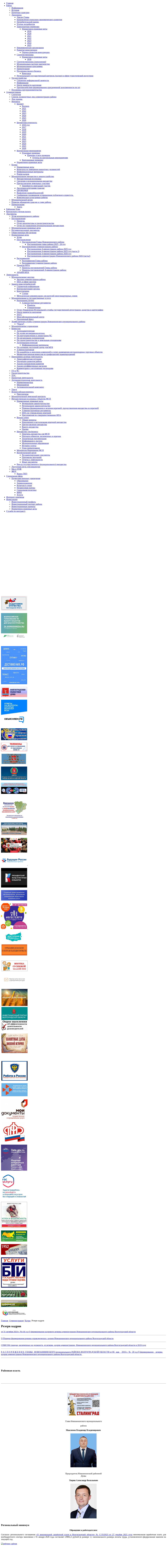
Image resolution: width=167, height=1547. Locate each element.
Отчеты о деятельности (32, 460)
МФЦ (19, 492)
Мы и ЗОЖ (16, 469)
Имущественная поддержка (29, 179)
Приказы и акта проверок (38, 155)
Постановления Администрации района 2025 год (49, 249)
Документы (11, 214)
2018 (24, 129)
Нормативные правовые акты (30, 401)
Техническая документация (34, 439)
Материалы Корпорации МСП (30, 450)
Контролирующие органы (28, 289)
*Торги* (20, 324)
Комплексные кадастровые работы (32, 197)
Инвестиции (11, 499)
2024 (29, 43)
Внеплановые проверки (32, 160)
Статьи (25, 293)
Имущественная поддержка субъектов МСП (31, 399)
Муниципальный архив (22, 200)
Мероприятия (23, 385)
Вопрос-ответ (23, 417)
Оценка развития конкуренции (36, 52)
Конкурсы (26, 73)
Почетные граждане (20, 12)
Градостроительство (20, 373)
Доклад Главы (23, 17)
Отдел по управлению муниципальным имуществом (40, 225)
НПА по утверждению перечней (36, 413)
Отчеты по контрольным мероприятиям (50, 158)
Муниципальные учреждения (24, 326)
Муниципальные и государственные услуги (31, 298)
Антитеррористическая (27, 343)
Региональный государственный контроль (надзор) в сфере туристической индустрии (55, 76)
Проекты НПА (23, 265)
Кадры (14, 165)
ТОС (13, 375)
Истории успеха (29, 446)
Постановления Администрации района (40, 247)
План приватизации (31, 448)
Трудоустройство (19, 78)
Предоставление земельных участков (33, 183)
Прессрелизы (22, 394)
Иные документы (29, 462)
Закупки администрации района (31, 279)
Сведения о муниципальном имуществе (34, 181)
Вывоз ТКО (22, 474)
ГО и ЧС (15, 371)
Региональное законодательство (36, 406)
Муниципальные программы (30, 66)
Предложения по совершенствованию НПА (41, 415)
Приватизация (23, 69)
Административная (25, 350)
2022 (29, 38)
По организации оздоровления (30, 338)
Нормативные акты (25, 167)
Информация (17, 8)
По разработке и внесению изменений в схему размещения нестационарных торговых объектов (60, 352)
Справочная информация (28, 286)
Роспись (25, 106)
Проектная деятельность (22, 378)
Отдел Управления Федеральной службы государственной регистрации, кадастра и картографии (60, 310)
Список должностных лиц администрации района (33, 97)
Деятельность (12, 275)
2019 (24, 132)
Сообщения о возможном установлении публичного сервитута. (45, 195)
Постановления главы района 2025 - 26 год (46, 244)
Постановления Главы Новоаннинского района (43, 242)
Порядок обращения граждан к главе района (31, 202)
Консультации (23, 291)
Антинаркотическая (25, 331)
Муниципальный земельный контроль (28, 396)
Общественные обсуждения (23, 232)
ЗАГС (19, 314)
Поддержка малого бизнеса (29, 71)
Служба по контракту (15, 511)
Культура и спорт (24, 485)
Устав (19, 237)
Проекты (21, 221)
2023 (29, 41)
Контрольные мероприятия (29, 151)
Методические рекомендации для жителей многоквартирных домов (47, 296)
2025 (29, 45)
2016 (29, 31)
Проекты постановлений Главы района (39, 268)
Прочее (25, 429)
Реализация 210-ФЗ (25, 300)
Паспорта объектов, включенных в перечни (41, 436)
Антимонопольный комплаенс (30, 387)
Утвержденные (34, 307)
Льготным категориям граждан (30, 188)
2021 (29, 36)
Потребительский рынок (28, 22)
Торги (19, 207)
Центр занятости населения (29, 85)
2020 (29, 34)
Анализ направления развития (30, 364)
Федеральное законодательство (36, 403)
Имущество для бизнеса (27, 431)
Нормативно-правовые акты (34, 29)
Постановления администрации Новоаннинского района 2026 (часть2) (58, 256)
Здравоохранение (24, 483)
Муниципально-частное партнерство (33, 64)
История (15, 10)
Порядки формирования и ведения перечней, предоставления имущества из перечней (60, 408)
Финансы (15, 101)
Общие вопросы (29, 420)
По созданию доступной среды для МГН (35, 347)
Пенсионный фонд (25, 319)
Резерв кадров (23, 174)
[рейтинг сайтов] (9, 1544)
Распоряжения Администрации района (39, 263)
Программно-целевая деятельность (27, 357)
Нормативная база (25, 382)
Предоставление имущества (34, 424)
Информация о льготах (32, 441)
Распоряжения (23, 258)
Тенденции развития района (29, 361)
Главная (9, 3)
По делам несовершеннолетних (31, 333)
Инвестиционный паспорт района (26, 504)
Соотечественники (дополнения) (31, 62)
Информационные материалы (30, 172)
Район (9, 5)
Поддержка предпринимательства (26, 90)
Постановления (18, 218)
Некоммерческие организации (30, 48)
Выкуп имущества (30, 427)
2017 (24, 127)
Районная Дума (13, 209)
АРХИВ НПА (23, 272)
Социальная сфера (14, 476)
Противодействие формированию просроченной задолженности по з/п (48, 87)
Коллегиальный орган (26, 453)
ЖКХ (13, 471)
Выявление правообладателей (30, 193)
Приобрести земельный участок (36, 186)
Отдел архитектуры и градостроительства (35, 223)
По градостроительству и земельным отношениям (39, 340)
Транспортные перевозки (28, 26)
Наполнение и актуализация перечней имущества (44, 422)
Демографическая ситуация (29, 359)
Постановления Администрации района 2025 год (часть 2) (53, 251)
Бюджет (20, 104)
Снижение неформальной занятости (33, 80)
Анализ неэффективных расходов (32, 366)
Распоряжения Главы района (34, 261)
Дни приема (16, 99)
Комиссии (15, 328)
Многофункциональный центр (30, 317)
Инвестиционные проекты (23, 506)
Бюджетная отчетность (27, 122)
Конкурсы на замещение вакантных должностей (38, 169)
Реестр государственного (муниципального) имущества (41, 464)
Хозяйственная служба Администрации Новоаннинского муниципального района (48, 321)
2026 (24, 120)
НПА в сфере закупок (26, 282)
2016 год (26, 125)
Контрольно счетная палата (18, 211)
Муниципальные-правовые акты (26, 228)
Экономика (16, 15)
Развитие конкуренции (27, 50)
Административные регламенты (36, 303)
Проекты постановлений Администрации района (44, 270)
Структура (16, 94)
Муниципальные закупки (22, 277)
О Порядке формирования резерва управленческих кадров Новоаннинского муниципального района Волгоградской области (57, 1338)
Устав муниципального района (25, 216)
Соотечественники (25, 55)
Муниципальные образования (35, 443)
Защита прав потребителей (23, 284)
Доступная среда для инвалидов (25, 467)
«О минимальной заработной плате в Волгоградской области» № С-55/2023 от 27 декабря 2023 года (84, 1534)
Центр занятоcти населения (29, 312)
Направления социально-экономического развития (39, 19)
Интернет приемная (15, 497)
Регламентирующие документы (25, 230)
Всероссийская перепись (22, 392)
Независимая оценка (26, 488)
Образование (22, 481)
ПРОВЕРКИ (22, 190)
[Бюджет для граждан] (14, 1005)
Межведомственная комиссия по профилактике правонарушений (46, 354)
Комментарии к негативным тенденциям (35, 368)
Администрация (13, 92)
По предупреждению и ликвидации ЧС (34, 336)
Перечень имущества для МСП (36, 434)
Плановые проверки (31, 153)
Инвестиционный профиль (23, 502)
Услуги (20, 495)
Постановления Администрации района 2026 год (49, 254)
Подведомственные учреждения (25, 478)
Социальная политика (26, 490)
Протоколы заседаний (31, 457)
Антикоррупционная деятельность (26, 380)
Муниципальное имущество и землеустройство (32, 176)
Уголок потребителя (26, 24)
